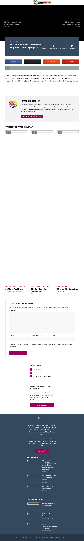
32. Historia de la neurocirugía (38, 290)
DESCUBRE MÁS (42, 451)
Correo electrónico (37, 335)
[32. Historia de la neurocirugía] (33, 507)
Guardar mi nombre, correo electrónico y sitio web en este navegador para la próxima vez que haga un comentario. (41, 345)
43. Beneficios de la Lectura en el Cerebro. (49, 478)
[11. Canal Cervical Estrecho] (33, 517)
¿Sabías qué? (14, 42)
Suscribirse (72, 48)
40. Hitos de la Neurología (47, 487)
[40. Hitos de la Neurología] (33, 489)
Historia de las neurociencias (15, 286)
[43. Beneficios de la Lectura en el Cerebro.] (33, 479)
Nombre (12, 335)
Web (54, 335)
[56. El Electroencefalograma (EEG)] (33, 527)
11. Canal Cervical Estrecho (48, 515)
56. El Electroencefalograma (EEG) (49, 526)
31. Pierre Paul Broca (14, 289)
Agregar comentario (44, 49)
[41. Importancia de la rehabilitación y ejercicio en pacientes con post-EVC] (33, 464)
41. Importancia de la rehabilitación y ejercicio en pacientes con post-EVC (49, 465)
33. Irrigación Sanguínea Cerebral (67, 290)
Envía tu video (42, 405)
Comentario (13, 310)
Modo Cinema (62, 48)
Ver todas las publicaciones (32, 116)
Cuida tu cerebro (62, 286)
